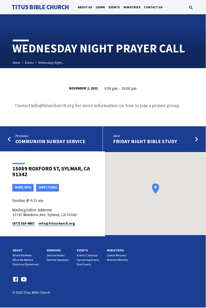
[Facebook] (15, 279)
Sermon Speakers (58, 260)
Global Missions (116, 255)
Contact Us (153, 7)
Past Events (84, 264)
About (18, 250)
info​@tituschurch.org (57, 223)
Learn (100, 7)
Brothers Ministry (117, 260)
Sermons (54, 250)
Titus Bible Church (40, 7)
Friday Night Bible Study (145, 141)
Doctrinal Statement (26, 264)
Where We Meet (22, 255)
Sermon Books (55, 255)
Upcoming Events (88, 260)
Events (114, 7)
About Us (85, 7)
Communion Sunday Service (50, 141)
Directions (48, 187)
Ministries (131, 7)
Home (16, 62)
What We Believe (23, 260)
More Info (23, 187)
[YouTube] (24, 279)
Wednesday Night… (51, 62)
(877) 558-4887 (23, 223)
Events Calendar (87, 255)
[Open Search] (191, 7)
